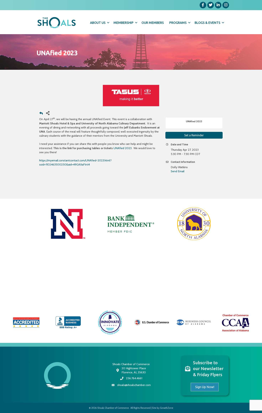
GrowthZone (166, 407)
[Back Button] (41, 114)
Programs (178, 22)
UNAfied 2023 (123, 148)
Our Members (153, 22)
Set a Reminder (194, 135)
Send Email (177, 171)
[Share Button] (48, 113)
